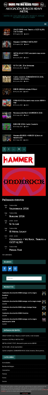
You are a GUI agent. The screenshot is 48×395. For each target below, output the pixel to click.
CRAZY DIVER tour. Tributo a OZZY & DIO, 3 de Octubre (20, 336)
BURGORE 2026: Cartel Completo (25, 124)
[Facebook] (4, 268)
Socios (4, 381)
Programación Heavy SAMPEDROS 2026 (27, 113)
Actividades (6, 363)
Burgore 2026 (16, 216)
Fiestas (4, 374)
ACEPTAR (25, 393)
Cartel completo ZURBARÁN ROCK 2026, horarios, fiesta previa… (28, 78)
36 (19, 149)
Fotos (4, 378)
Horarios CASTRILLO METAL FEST (25, 42)
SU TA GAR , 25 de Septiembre (23, 66)
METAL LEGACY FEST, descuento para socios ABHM (19, 343)
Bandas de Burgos (8, 366)
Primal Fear (15, 250)
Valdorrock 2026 (19, 208)
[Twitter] (10, 268)
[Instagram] (15, 268)
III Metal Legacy (17, 231)
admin (27, 34)
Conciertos (6, 370)
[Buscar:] (24, 278)
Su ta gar (14, 224)
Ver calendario (7, 255)
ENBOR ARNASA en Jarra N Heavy (25, 89)
